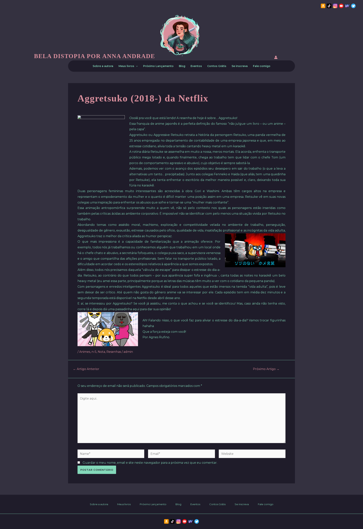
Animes (84, 352)
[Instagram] (335, 6)
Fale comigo (261, 66)
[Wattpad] (347, 6)
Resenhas (113, 352)
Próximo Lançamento (158, 66)
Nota (101, 352)
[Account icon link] (276, 58)
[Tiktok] (329, 6)
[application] (136, 66)
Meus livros (126, 66)
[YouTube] (341, 6)
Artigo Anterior (86, 369)
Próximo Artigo (266, 369)
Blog (182, 66)
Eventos (196, 66)
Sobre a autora (103, 66)
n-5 (94, 352)
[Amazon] (323, 6)
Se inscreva (240, 66)
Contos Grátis (216, 66)
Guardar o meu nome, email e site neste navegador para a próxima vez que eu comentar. (150, 462)
